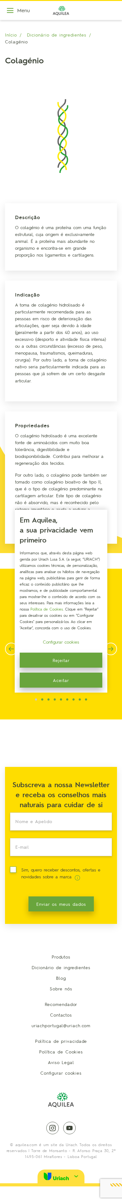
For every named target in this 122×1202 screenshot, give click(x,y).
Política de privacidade (61, 1041)
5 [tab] (61, 700)
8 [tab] (80, 700)
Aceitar (61, 680)
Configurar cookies (61, 1073)
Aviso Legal (61, 1062)
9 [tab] (86, 700)
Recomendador (61, 1004)
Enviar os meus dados (61, 904)
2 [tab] (42, 700)
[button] (61, 1176)
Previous (11, 649)
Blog (61, 978)
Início (11, 34)
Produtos (61, 956)
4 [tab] (55, 700)
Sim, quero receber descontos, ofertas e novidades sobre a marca (60, 873)
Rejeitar (61, 660)
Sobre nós (61, 988)
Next (110, 649)
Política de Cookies (61, 1051)
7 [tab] (73, 700)
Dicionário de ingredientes (56, 34)
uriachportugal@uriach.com (61, 1025)
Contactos (61, 1015)
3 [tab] (48, 700)
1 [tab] (36, 700)
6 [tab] (67, 700)
